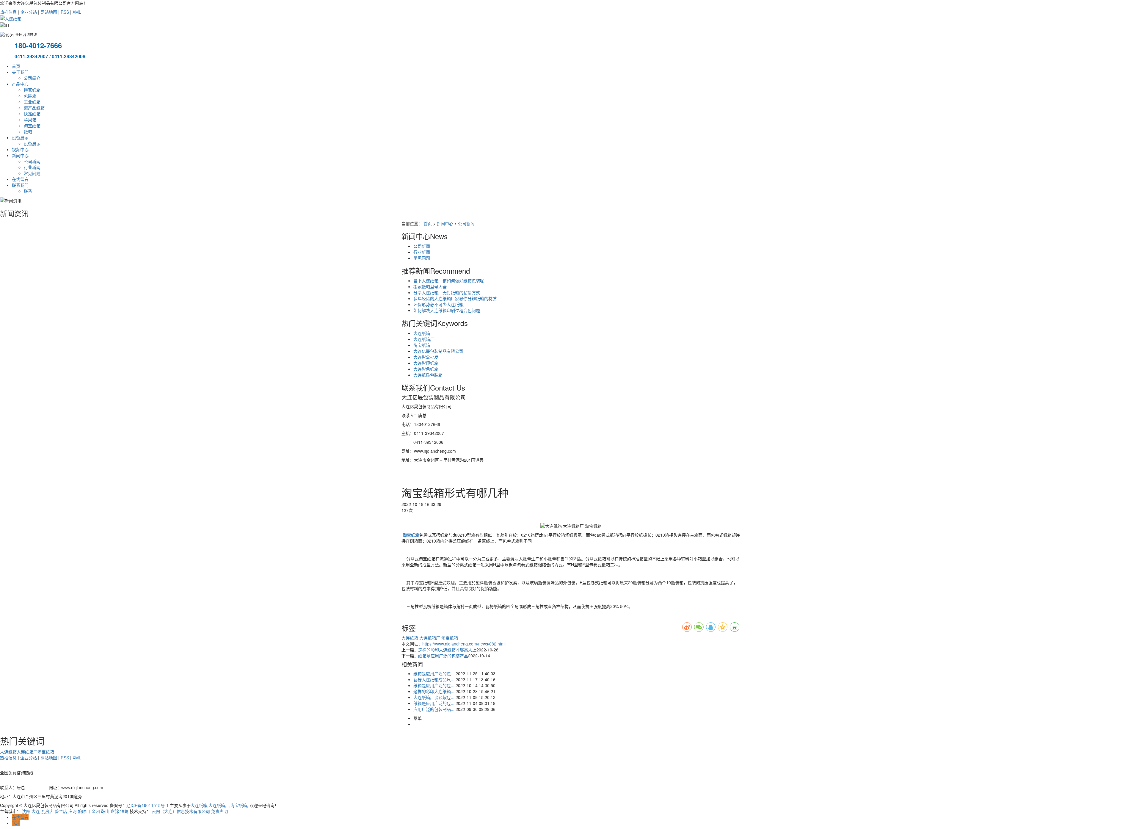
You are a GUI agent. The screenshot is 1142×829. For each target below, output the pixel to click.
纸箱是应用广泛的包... (433, 673)
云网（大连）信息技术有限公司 (181, 811)
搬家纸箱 (32, 90)
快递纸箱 (32, 114)
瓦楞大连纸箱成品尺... (433, 679)
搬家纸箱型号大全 (430, 286)
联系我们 (20, 185)
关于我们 (20, 72)
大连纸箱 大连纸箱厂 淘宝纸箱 (429, 638)
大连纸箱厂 (423, 339)
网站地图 (48, 12)
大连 (36, 811)
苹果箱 (30, 120)
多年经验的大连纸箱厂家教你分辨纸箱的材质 (455, 298)
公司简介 (32, 78)
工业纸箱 (32, 102)
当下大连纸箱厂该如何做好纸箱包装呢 (448, 280)
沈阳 (26, 811)
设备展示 (20, 137)
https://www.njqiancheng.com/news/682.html (464, 644)
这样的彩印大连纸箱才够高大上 (447, 650)
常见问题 (32, 173)
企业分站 (28, 12)
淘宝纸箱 (32, 125)
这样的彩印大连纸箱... (433, 691)
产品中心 (20, 84)
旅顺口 (84, 811)
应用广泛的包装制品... (433, 709)
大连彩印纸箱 (425, 363)
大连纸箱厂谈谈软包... (433, 697)
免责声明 (219, 811)
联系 (28, 191)
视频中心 (20, 149)
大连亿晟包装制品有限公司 (438, 351)
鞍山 (105, 811)
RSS (65, 12)
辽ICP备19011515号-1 (147, 805)
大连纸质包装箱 (428, 375)
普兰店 (61, 811)
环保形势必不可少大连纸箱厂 (440, 304)
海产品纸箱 (34, 108)
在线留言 (20, 179)
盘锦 (115, 811)
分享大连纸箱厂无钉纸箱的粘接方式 (446, 292)
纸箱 (28, 131)
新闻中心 (20, 155)
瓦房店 (47, 811)
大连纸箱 (421, 333)
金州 (96, 811)
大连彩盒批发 (425, 357)
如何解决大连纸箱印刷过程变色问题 (446, 310)
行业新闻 (32, 167)
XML (77, 12)
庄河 (72, 811)
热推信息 (8, 12)
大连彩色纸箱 (425, 369)
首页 (16, 66)
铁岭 (124, 811)
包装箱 (30, 96)
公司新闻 (32, 161)
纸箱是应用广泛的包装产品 (443, 656)
